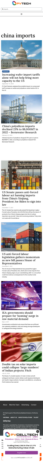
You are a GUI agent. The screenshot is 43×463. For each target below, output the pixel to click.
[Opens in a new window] (6, 421)
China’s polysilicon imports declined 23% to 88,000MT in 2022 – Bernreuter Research (20, 129)
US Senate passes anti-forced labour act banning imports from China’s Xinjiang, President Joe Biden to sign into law (21, 198)
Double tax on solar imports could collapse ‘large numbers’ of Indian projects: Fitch (20, 367)
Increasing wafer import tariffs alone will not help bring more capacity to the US (21, 77)
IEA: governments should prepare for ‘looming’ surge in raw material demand (20, 316)
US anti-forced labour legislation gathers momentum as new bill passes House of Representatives (21, 258)
